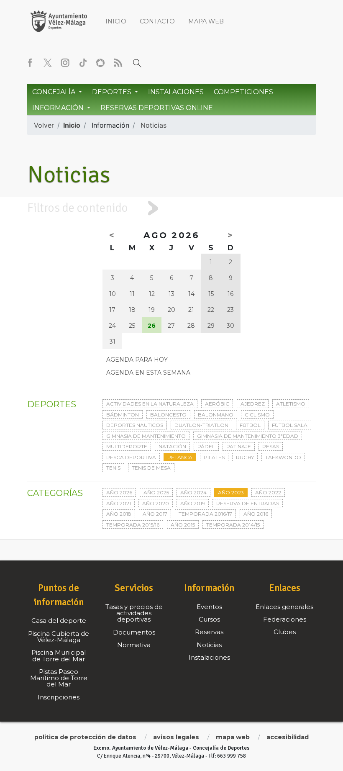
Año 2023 (231, 492)
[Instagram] (65, 62)
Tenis (113, 468)
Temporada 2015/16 (132, 525)
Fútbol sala (289, 425)
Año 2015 (183, 525)
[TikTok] (82, 62)
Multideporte (126, 446)
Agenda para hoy (137, 359)
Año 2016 (255, 514)
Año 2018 (118, 514)
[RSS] (118, 62)
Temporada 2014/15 (233, 525)
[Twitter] (47, 62)
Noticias (153, 125)
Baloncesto (168, 414)
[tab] (171, 208)
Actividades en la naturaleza (150, 404)
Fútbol (250, 425)
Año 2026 (119, 492)
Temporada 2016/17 (205, 514)
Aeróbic (217, 404)
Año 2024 (193, 492)
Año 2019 (192, 503)
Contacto (157, 21)
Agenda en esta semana (148, 372)
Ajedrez (253, 404)
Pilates (214, 457)
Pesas (270, 446)
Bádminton (122, 414)
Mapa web (206, 21)
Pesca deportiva (131, 457)
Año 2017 (155, 514)
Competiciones (243, 92)
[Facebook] (30, 62)
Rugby (245, 457)
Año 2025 (156, 492)
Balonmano (215, 414)
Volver (44, 125)
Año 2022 (268, 492)
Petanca (179, 457)
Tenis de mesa (151, 468)
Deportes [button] (112, 92)
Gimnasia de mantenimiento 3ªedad (247, 436)
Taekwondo (283, 457)
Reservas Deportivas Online (156, 108)
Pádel (206, 446)
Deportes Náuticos (134, 425)
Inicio (115, 21)
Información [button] (58, 108)
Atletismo (290, 404)
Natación (172, 446)
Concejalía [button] (54, 92)
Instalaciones (176, 92)
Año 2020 (155, 503)
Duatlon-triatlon (201, 425)
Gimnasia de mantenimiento (146, 436)
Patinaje (238, 446)
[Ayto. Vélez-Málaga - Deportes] (58, 21)
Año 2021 (118, 503)
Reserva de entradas (247, 503)
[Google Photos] (100, 62)
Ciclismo (257, 414)
